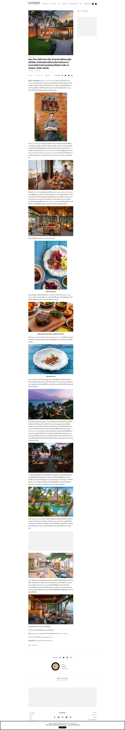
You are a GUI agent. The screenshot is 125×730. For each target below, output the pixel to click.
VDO (30, 719)
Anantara (34, 645)
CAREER (94, 717)
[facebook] (62, 75)
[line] (68, 75)
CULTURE (31, 714)
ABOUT (94, 712)
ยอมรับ (62, 727)
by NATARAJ (31, 70)
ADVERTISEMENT (92, 719)
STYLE (31, 717)
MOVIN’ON (32, 712)
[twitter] (65, 75)
